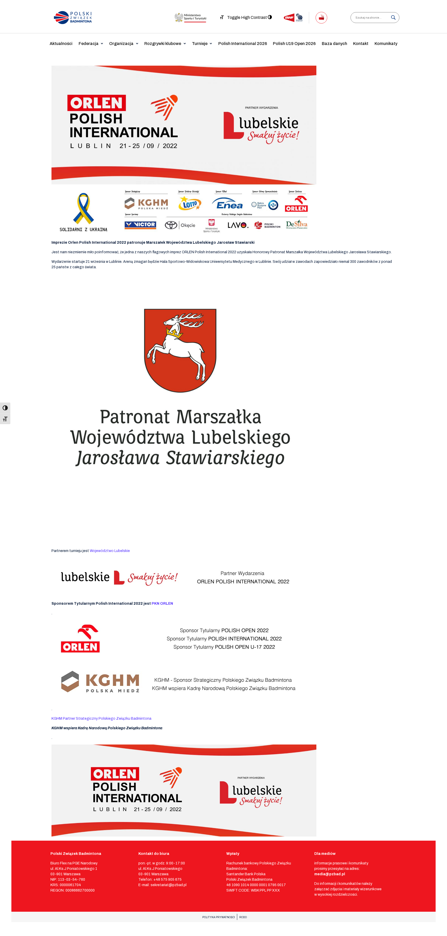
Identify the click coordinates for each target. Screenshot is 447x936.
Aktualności (61, 43)
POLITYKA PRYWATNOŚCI (218, 917)
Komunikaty (386, 43)
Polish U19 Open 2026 (294, 43)
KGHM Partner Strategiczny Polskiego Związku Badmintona (101, 718)
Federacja (89, 43)
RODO (243, 917)
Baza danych (334, 43)
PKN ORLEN (162, 603)
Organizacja (121, 43)
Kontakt (360, 43)
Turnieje (199, 43)
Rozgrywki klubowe (162, 43)
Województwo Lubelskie (110, 551)
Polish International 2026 (242, 43)
